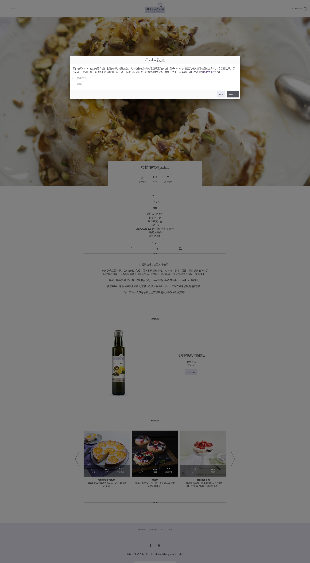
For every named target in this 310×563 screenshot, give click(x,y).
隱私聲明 (208, 73)
